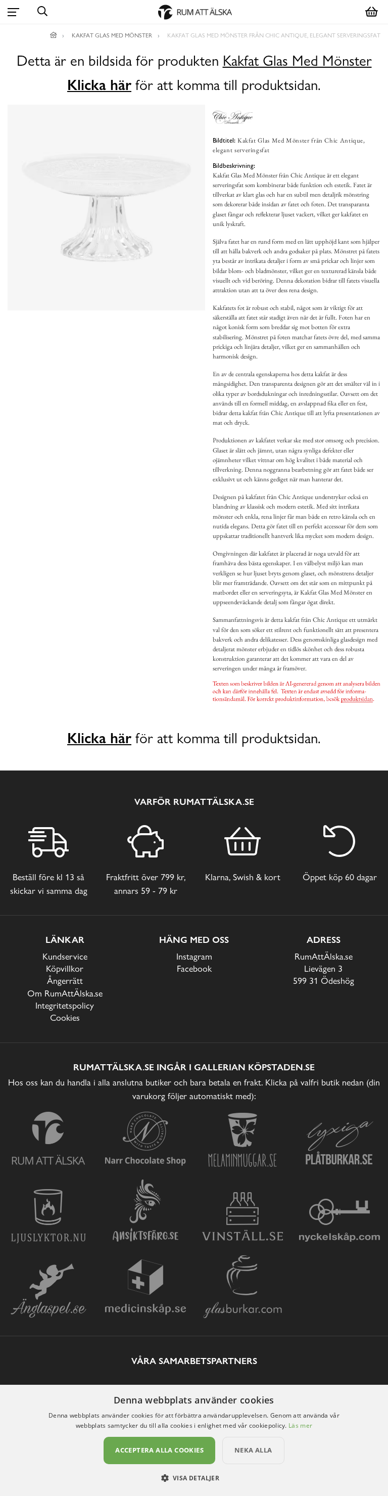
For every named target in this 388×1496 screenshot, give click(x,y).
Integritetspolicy (64, 1005)
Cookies (65, 1017)
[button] (194, 1478)
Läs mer (300, 1425)
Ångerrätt (65, 980)
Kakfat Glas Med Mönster (297, 61)
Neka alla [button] (253, 1450)
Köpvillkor (64, 968)
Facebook (194, 968)
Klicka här (99, 85)
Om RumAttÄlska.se (65, 993)
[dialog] (194, 1440)
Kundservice (64, 956)
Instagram (194, 956)
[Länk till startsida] (53, 35)
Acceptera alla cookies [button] (159, 1450)
